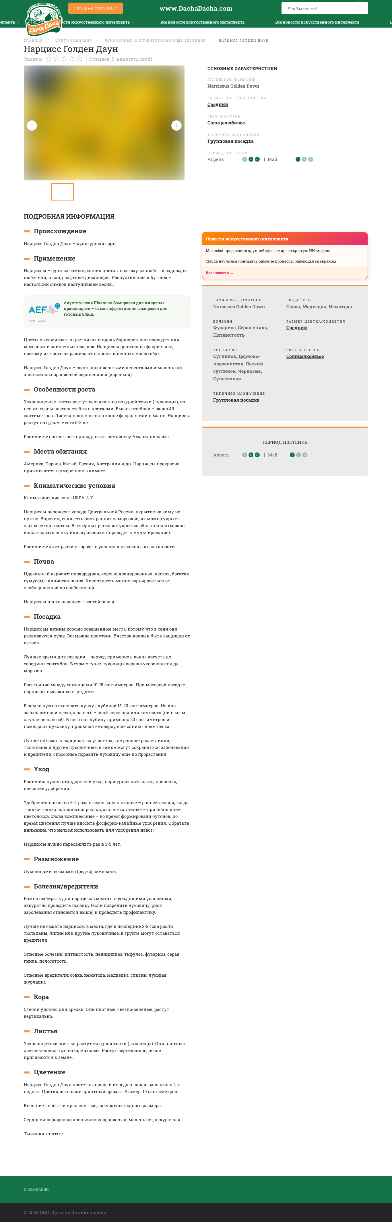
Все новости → (220, 272)
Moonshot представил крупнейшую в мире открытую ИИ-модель (268, 250)
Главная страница (95, 8)
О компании (36, 1189)
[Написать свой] (133, 59)
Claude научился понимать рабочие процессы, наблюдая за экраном (271, 261)
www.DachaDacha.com (196, 8)
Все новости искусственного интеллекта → (72, 22)
